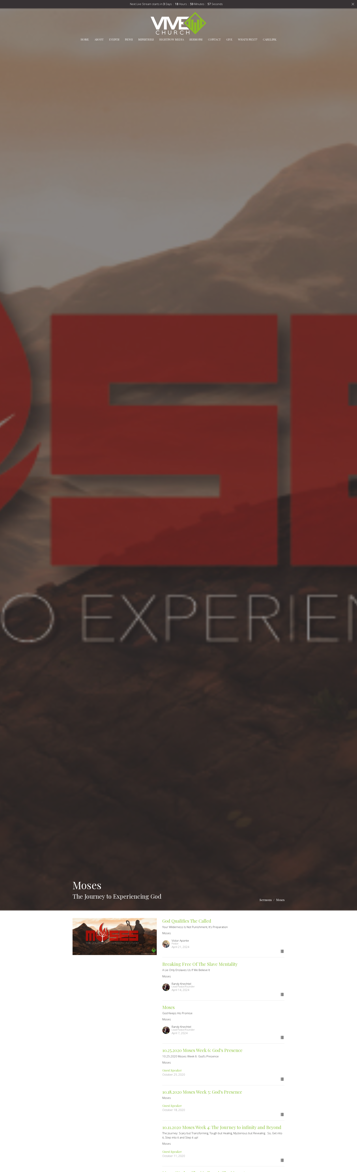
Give (229, 39)
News (129, 39)
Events (114, 39)
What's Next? (247, 39)
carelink (269, 39)
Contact (214, 39)
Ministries (146, 39)
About (99, 39)
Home (85, 39)
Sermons (195, 39)
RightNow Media (171, 39)
